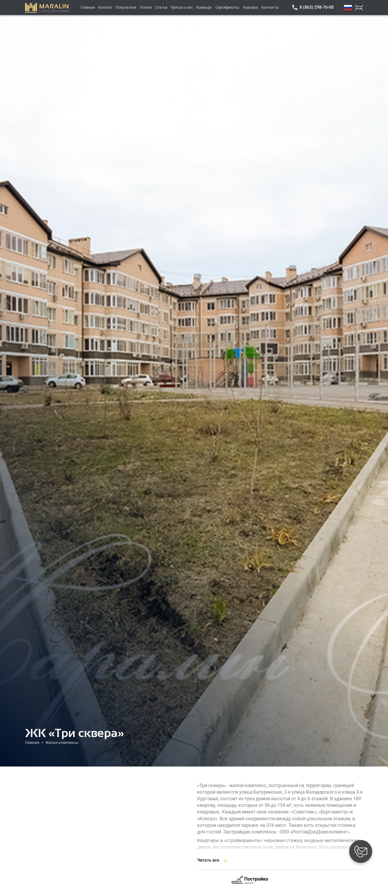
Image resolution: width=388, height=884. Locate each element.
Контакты (270, 7)
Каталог (105, 7)
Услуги (146, 7)
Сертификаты (227, 7)
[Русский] (348, 7)
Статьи (161, 7)
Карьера (250, 7)
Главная (88, 7)
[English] (359, 7)
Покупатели (126, 7)
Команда (204, 7)
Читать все (208, 860)
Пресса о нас (182, 7)
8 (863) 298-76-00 (317, 7)
